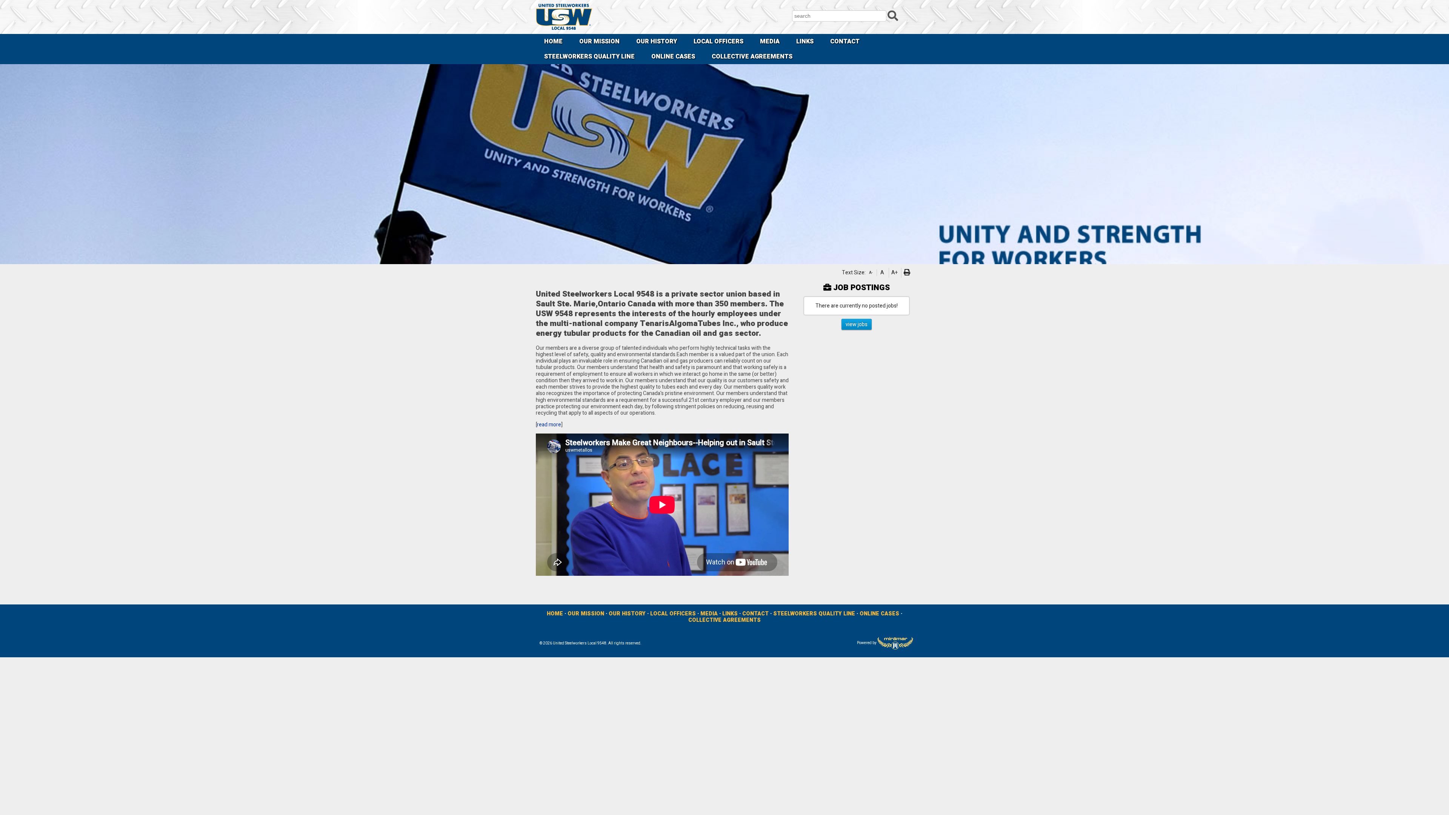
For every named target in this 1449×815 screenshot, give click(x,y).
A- (871, 272)
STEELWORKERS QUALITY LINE (589, 56)
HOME (553, 41)
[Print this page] (908, 273)
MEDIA (770, 41)
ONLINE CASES (673, 56)
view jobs (857, 324)
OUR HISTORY (656, 41)
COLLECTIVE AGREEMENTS (752, 56)
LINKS (805, 41)
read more (549, 425)
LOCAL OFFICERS (718, 41)
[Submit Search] (893, 16)
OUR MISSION (599, 41)
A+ (894, 273)
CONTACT (845, 41)
